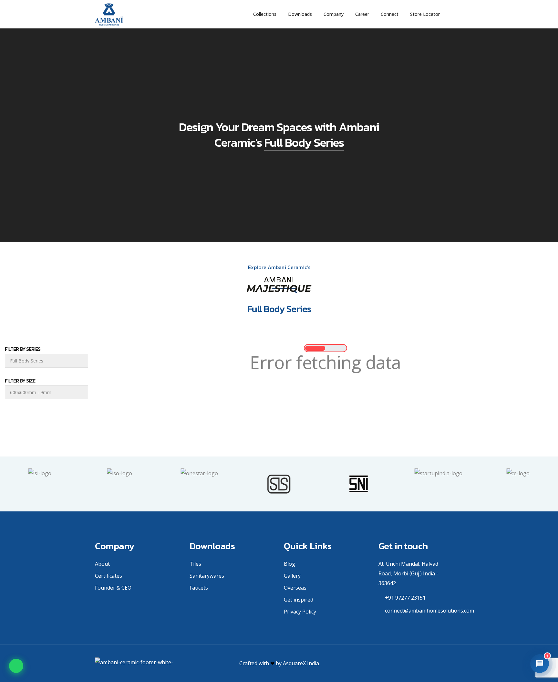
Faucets (199, 587)
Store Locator (425, 14)
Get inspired (298, 599)
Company (334, 14)
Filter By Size (20, 380)
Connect (389, 14)
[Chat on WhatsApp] (16, 666)
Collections (264, 14)
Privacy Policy (300, 611)
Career (362, 14)
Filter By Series (22, 349)
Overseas (295, 587)
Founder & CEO (113, 587)
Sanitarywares (207, 575)
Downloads (300, 14)
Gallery (292, 575)
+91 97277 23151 (405, 597)
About (102, 563)
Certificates (108, 575)
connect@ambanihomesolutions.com (429, 610)
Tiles (195, 563)
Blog (289, 563)
